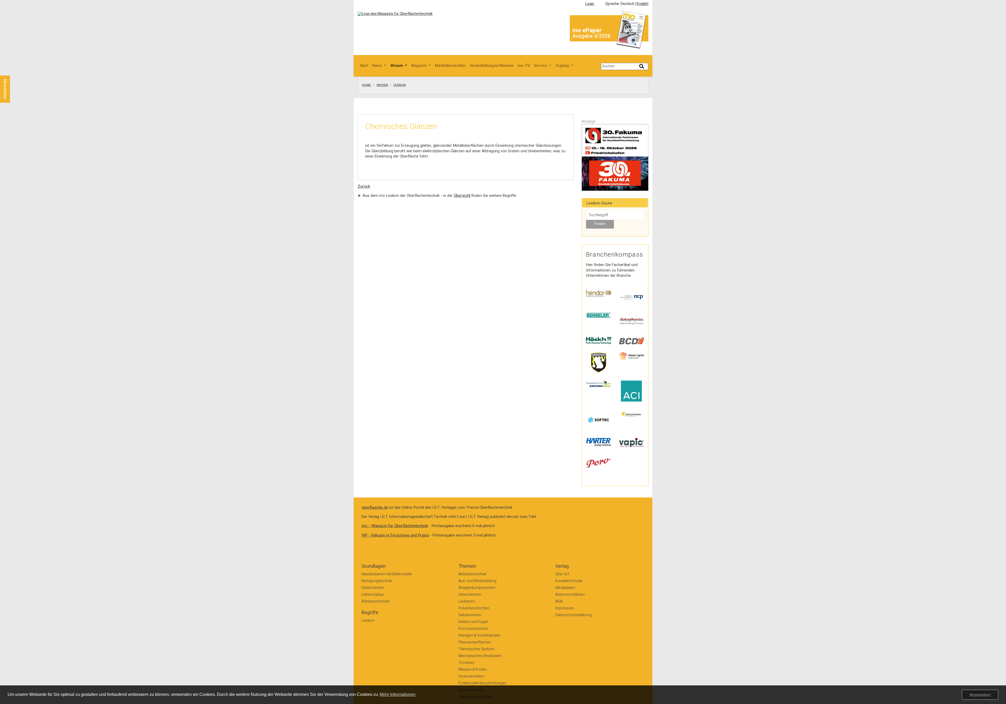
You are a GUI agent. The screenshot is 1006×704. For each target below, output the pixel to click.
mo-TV (524, 65)
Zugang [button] (562, 65)
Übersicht (462, 195)
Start (364, 65)
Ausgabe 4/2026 (591, 36)
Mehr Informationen (397, 694)
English (642, 4)
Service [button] (541, 65)
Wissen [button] (397, 65)
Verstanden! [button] (980, 694)
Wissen (382, 85)
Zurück (364, 186)
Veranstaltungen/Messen (491, 65)
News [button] (377, 65)
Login (589, 4)
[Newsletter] (13, 70)
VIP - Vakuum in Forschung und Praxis (395, 535)
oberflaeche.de (375, 507)
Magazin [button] (419, 65)
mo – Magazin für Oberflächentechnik (395, 526)
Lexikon (399, 85)
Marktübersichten (450, 65)
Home (366, 85)
